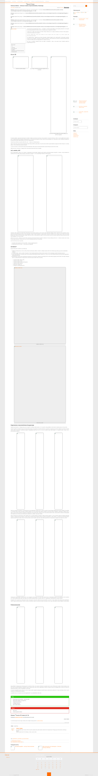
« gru (36, 769)
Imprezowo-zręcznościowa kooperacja (18, 50)
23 (56, 766)
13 (45, 764)
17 (60, 764)
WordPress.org (75, 136)
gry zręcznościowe (25, 738)
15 (52, 764)
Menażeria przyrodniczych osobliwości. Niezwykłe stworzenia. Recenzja (83, 101)
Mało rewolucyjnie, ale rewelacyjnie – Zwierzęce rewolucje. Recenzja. (82, 25)
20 (45, 766)
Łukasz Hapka (13, 7)
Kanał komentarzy (76, 135)
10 (60, 762)
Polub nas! (7, 755)
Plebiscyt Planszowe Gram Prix (37, 1)
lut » (38, 769)
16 (56, 764)
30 (56, 767)
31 (60, 767)
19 (41, 766)
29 (52, 767)
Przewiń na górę (67, 722)
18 (37, 766)
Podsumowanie (14, 51)
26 (41, 767)
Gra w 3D (13, 47)
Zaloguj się (75, 133)
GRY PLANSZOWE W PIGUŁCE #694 (17, 741)
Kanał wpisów (75, 134)
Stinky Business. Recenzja (16, 740)
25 (37, 767)
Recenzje (14, 1)
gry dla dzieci (15, 738)
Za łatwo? (13, 49)
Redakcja (47, 1)
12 (41, 764)
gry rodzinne (20, 738)
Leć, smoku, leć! (14, 48)
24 (60, 766)
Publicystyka (26, 1)
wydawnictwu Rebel (18, 717)
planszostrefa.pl (40, 720)
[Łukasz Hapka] (13, 730)
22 (52, 766)
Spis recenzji (20, 1)
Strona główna (7, 1)
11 (37, 764)
